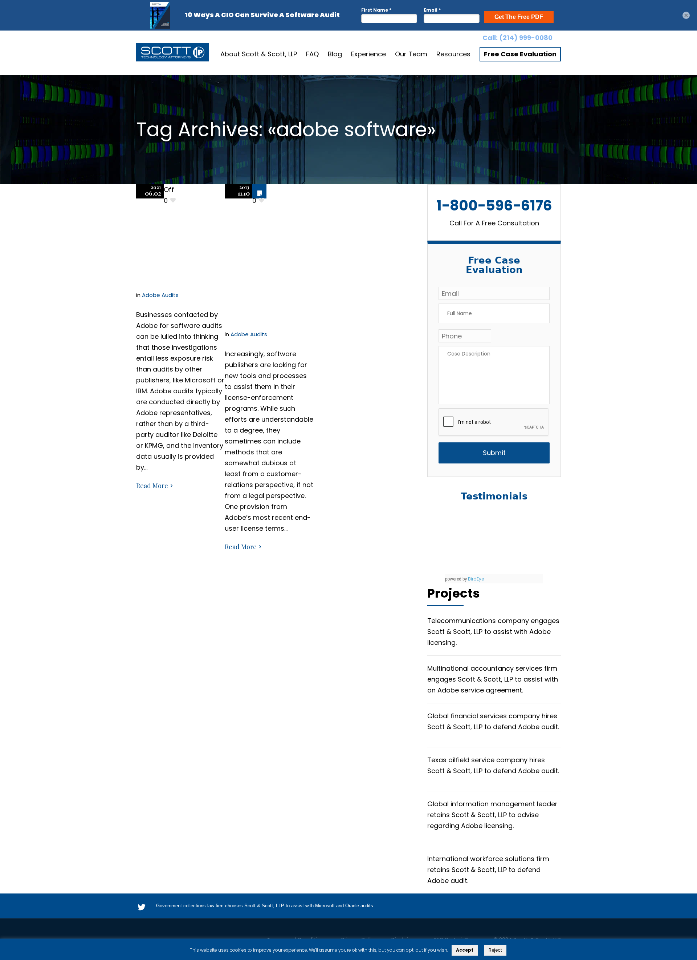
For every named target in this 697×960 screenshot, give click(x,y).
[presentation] (494, 422)
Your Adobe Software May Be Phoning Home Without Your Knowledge (265, 253)
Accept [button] (464, 950)
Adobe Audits (160, 295)
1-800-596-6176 (494, 205)
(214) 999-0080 (526, 37)
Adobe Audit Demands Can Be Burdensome (176, 233)
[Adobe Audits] (172, 54)
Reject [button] (495, 950)
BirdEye (476, 579)
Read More (152, 485)
